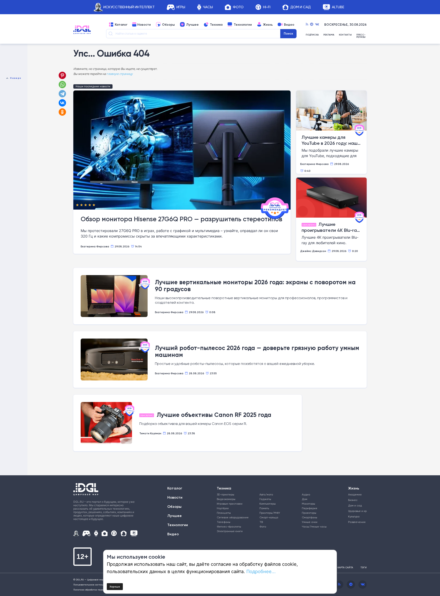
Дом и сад (355, 505)
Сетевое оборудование (233, 517)
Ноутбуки (223, 508)
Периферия (309, 508)
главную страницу (120, 74)
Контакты (345, 35)
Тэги (363, 567)
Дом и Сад (300, 7)
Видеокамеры (226, 499)
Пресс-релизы (361, 36)
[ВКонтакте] (62, 103)
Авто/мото (266, 494)
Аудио (306, 494)
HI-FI (266, 7)
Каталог (121, 24)
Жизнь (268, 24)
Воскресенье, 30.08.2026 (345, 24)
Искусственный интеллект (129, 7)
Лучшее (192, 24)
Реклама (328, 35)
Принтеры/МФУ (269, 512)
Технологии (243, 24)
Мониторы (308, 503)
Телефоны (223, 522)
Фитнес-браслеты (229, 526)
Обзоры (168, 24)
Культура (354, 516)
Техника (216, 24)
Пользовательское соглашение (91, 584)
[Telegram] (311, 24)
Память (264, 508)
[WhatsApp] (62, 84)
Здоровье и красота (355, 511)
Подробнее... (261, 571)
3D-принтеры (225, 494)
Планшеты (224, 512)
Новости (144, 24)
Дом (304, 499)
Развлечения (355, 522)
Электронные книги (230, 531)
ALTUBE (338, 7)
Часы (208, 7)
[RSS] (307, 24)
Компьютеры (267, 503)
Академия (355, 494)
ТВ (261, 522)
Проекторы (309, 512)
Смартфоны (309, 517)
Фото (238, 7)
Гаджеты (265, 499)
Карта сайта (345, 567)
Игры (180, 7)
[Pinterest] (62, 75)
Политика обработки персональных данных (98, 589)
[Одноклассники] (63, 112)
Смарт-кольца (268, 517)
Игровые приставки (229, 503)
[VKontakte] (317, 24)
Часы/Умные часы (314, 526)
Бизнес (353, 500)
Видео (289, 24)
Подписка (312, 35)
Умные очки (309, 522)
